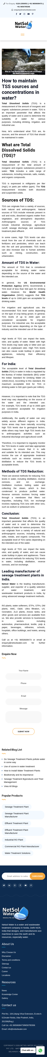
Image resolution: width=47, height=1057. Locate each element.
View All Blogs (11, 786)
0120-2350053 (21, 4)
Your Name (23, 671)
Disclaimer (6, 956)
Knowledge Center (10, 994)
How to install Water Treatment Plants (22, 770)
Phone (23, 683)
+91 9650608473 (35, 4)
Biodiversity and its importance (18, 775)
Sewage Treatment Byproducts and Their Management (23, 780)
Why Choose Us (9, 952)
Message (23, 709)
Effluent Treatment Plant (16, 823)
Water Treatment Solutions (17, 853)
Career (5, 971)
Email (23, 696)
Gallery (5, 998)
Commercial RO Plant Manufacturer (22, 846)
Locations (6, 975)
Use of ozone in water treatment (19, 766)
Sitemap (5, 964)
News (4, 991)
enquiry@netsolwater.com (25, 10)
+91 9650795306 (23, 7)
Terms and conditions (11, 960)
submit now (23, 731)
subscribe (37, 876)
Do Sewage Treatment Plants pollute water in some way (24, 760)
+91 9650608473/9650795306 (22, 1025)
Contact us (6, 968)
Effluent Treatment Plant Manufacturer (16, 831)
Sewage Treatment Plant (17, 807)
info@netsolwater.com (17, 1029)
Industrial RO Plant (14, 840)
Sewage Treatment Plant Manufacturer (17, 815)
